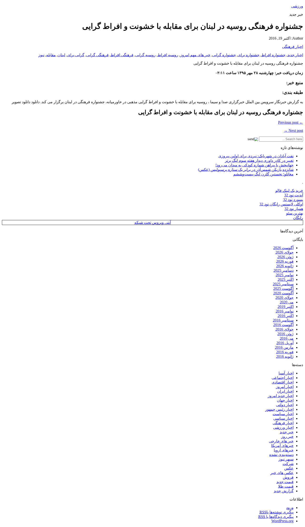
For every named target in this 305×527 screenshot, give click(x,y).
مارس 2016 (284, 347)
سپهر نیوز (286, 459)
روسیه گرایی (145, 55)
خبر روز (287, 437)
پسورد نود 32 (293, 200)
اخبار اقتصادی (283, 382)
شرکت (288, 464)
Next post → (293, 130)
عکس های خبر (282, 473)
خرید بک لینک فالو (289, 191)
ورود (290, 508)
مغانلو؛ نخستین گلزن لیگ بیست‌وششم (263, 174)
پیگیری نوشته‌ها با (276, 512)
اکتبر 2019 (286, 307)
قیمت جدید (285, 482)
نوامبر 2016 (285, 311)
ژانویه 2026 (285, 266)
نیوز (41, 55)
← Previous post (290, 122)
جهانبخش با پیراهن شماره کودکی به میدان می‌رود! (254, 165)
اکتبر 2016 (286, 316)
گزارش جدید (284, 491)
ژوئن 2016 (285, 334)
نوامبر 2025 (285, 275)
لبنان (61, 55)
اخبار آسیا (286, 373)
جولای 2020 (284, 298)
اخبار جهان (285, 400)
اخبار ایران (285, 391)
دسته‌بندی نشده (281, 455)
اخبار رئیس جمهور (279, 409)
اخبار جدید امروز (281, 396)
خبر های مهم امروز (195, 55)
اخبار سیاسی (283, 418)
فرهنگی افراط (122, 55)
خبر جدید (287, 432)
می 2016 (287, 338)
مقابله (51, 55)
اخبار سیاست (283, 414)
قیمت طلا (286, 486)
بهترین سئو (294, 213)
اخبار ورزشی (283, 427)
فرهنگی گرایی (97, 55)
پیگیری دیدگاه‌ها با (276, 517)
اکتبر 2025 (286, 279)
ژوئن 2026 (285, 257)
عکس (289, 468)
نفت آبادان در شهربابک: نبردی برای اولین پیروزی (256, 156)
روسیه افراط (168, 55)
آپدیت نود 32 (293, 195)
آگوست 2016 (283, 325)
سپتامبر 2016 (283, 320)
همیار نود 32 (294, 209)
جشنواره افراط (273, 55)
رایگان (298, 218)
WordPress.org (282, 521)
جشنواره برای (248, 55)
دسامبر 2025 (284, 270)
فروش (288, 477)
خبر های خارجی (281, 441)
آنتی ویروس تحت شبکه (152, 222)
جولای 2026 (284, 252)
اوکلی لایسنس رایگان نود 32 (281, 204)
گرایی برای (75, 55)
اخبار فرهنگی (292, 47)
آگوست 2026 (283, 248)
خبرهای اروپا (284, 450)
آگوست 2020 (283, 293)
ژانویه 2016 (285, 356)
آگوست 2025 (283, 289)
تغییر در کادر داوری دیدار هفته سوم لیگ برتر (259, 161)
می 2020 (287, 302)
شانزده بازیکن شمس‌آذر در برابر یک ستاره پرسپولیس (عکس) (246, 170)
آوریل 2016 (285, 343)
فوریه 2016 (285, 352)
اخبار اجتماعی (283, 378)
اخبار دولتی (285, 405)
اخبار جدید (295, 55)
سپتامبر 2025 (283, 284)
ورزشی (297, 6)
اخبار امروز (285, 387)
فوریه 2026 (285, 261)
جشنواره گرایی (224, 55)
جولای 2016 (284, 329)
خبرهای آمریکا (282, 446)
